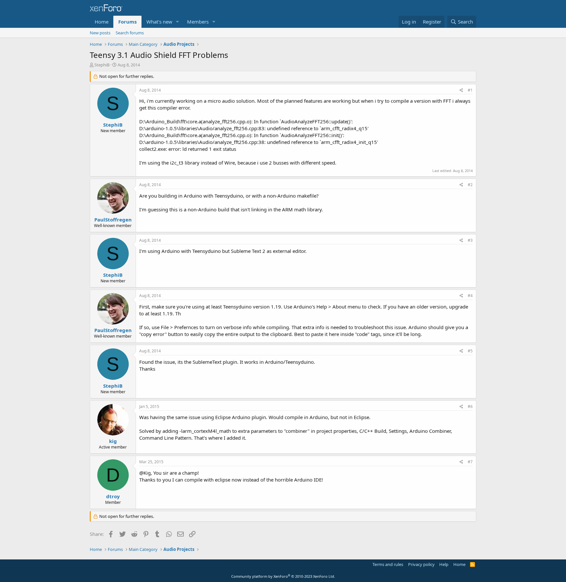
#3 (470, 240)
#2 (470, 184)
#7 (470, 462)
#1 (470, 90)
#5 (470, 351)
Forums (127, 21)
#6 (470, 406)
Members (198, 21)
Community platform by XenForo (283, 576)
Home (101, 21)
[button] (177, 22)
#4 (470, 295)
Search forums (130, 33)
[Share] (461, 90)
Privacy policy (421, 564)
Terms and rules (387, 564)
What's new (159, 21)
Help (443, 564)
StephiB (101, 65)
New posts (100, 33)
